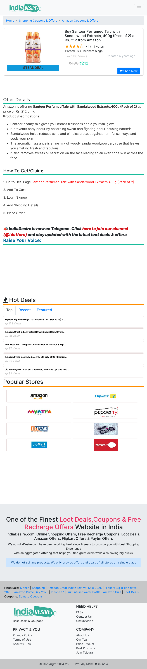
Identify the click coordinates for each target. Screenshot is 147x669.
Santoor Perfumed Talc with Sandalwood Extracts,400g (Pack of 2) (83, 182)
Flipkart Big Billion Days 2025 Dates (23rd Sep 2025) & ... (35, 319)
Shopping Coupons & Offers (38, 20)
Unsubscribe (84, 621)
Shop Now (129, 71)
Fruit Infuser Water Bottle (83, 592)
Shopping (38, 588)
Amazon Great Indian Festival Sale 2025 (75, 588)
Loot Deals (131, 592)
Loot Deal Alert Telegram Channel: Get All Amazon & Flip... (35, 344)
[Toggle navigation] (139, 7)
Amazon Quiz (112, 592)
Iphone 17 (57, 592)
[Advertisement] (73, 86)
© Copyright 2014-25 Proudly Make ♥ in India (73, 664)
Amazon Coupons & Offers (80, 20)
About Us (82, 635)
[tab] (9, 310)
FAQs (79, 612)
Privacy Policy (22, 635)
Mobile (24, 588)
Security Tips (22, 644)
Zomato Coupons (30, 596)
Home (10, 20)
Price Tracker (85, 644)
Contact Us (84, 616)
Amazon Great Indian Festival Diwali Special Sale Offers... (35, 332)
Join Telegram (85, 652)
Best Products (85, 648)
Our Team (82, 639)
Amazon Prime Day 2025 (31, 592)
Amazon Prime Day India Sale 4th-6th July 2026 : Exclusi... (36, 357)
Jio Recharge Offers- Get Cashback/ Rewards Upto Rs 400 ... (37, 369)
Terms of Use (22, 639)
